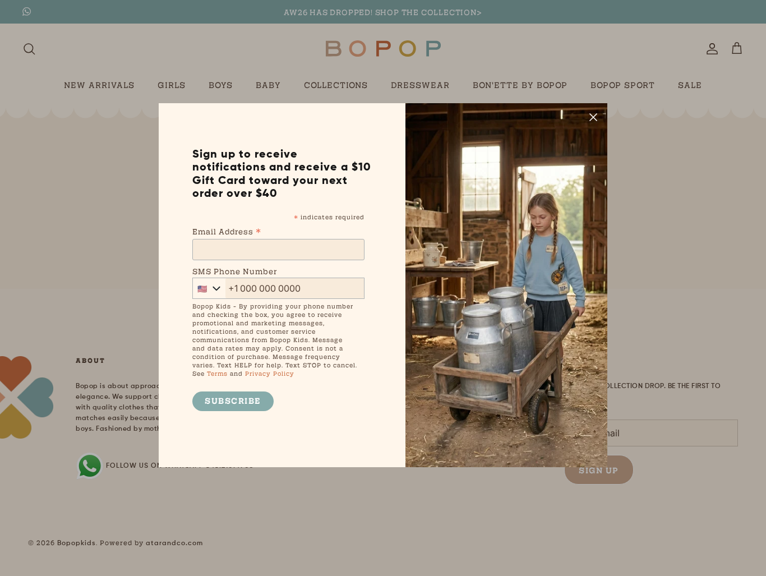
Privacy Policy (269, 373)
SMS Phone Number (234, 271)
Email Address (226, 230)
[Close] (593, 117)
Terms (217, 373)
